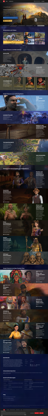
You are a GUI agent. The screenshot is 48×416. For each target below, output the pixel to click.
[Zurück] (2, 38)
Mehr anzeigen (39, 218)
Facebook (38, 364)
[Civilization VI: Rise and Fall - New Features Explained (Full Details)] (29, 41)
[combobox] (37, 1)
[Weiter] (45, 38)
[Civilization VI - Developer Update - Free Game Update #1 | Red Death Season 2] (13, 38)
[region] (24, 413)
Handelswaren (11, 1)
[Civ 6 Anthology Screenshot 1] (40, 41)
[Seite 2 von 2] (24, 45)
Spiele (6, 1)
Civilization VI (14, 17)
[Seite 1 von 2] (23, 45)
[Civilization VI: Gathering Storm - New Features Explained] (29, 35)
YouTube (32, 364)
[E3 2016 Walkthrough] (40, 35)
